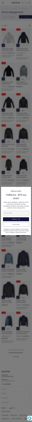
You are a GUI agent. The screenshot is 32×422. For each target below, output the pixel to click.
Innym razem (16, 224)
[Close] (28, 189)
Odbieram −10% (16, 219)
